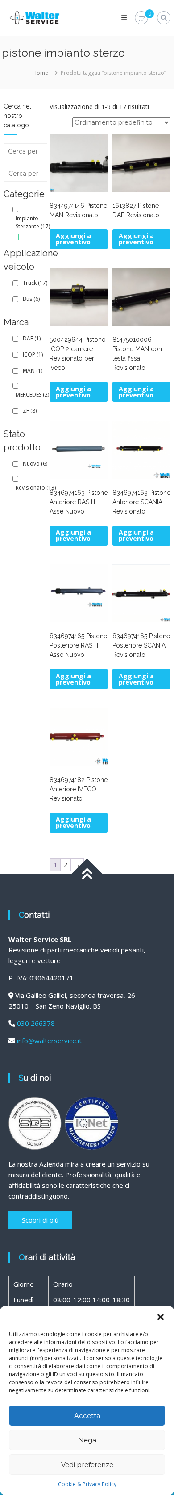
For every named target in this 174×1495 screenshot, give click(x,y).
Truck (35, 283)
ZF (30, 410)
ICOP (33, 354)
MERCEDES (32, 394)
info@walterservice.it (49, 1040)
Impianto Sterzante (33, 222)
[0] (141, 18)
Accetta (87, 1415)
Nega (87, 1440)
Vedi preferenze (87, 1464)
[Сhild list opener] (18, 237)
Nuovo (35, 463)
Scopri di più (40, 1219)
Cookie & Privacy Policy (87, 1484)
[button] (160, 1317)
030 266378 (36, 1023)
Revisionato (36, 487)
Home (40, 73)
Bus (31, 299)
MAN (32, 370)
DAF (32, 338)
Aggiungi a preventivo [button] (73, 238)
